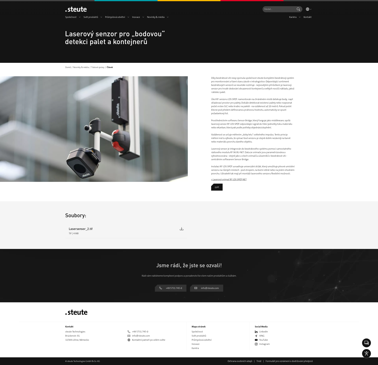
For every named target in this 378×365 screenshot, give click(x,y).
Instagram (264, 344)
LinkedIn (263, 331)
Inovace (195, 344)
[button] (80, 17)
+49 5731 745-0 (174, 288)
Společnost (197, 331)
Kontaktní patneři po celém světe (148, 339)
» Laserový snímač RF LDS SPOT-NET (229, 179)
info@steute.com (210, 288)
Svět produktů (199, 335)
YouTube (263, 339)
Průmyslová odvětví (202, 339)
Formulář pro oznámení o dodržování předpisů (289, 361)
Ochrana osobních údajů (240, 361)
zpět (217, 187)
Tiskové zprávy (97, 67)
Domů (68, 67)
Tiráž (258, 361)
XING (261, 335)
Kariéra (195, 348)
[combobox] (278, 9)
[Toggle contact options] (366, 342)
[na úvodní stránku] (76, 9)
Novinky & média (81, 67)
